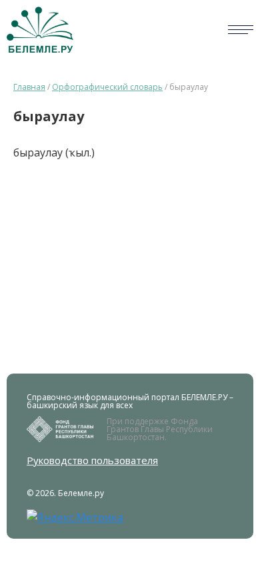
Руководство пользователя (92, 460)
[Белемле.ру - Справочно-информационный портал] (40, 30)
